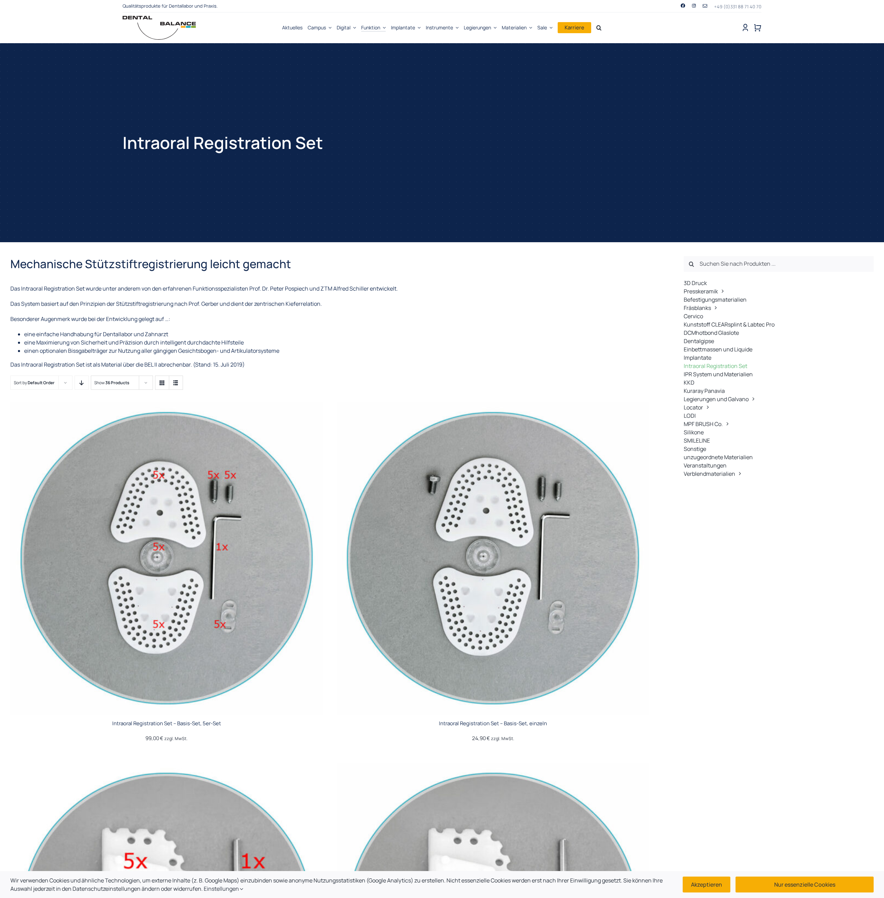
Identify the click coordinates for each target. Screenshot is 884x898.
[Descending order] (81, 382)
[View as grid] (162, 382)
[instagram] (694, 5)
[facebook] (683, 5)
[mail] (705, 6)
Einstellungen (222, 888)
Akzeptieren (706, 884)
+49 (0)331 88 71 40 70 (737, 6)
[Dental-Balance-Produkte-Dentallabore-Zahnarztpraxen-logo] (159, 18)
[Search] (599, 27)
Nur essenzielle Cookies (804, 884)
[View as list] (176, 382)
